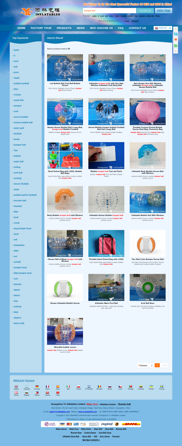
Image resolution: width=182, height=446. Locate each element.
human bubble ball (23, 122)
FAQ (121, 28)
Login (126, 21)
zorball (17, 262)
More (158, 16)
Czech (120, 389)
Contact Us (137, 28)
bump (17, 139)
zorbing (17, 178)
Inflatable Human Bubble (106, 215)
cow (16, 279)
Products (64, 28)
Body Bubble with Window (65, 215)
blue (136, 16)
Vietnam (47, 395)
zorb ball (18, 173)
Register (135, 21)
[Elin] (175, 33)
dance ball (19, 323)
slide (16, 251)
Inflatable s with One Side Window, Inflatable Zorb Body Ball (106, 84)
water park (19, 128)
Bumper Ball (121, 429)
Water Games (61, 429)
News (81, 28)
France (47, 389)
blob (16, 312)
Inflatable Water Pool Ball (106, 303)
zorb (16, 111)
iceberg (17, 306)
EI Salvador (89, 389)
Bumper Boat (76, 433)
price (111, 16)
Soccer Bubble (21, 184)
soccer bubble (21, 117)
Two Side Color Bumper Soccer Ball (148, 259)
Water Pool (73, 429)
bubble (17, 156)
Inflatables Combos (108, 404)
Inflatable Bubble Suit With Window (148, 215)
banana (17, 284)
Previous (143, 365)
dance (17, 295)
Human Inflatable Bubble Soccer (65, 303)
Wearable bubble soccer (65, 347)
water (94, 16)
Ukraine (151, 389)
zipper (17, 290)
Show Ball (109, 429)
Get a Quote (105, 436)
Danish (16, 395)
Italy (68, 389)
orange (142, 16)
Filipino (37, 395)
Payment (116, 436)
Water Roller (86, 429)
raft (15, 239)
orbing (17, 167)
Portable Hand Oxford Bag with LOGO (106, 259)
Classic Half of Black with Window (65, 260)
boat (16, 217)
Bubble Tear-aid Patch (106, 171)
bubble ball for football (25, 195)
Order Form (163, 10)
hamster (18, 206)
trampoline (19, 245)
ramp (16, 189)
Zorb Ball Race (147, 303)
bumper (18, 106)
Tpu (16, 150)
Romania (99, 389)
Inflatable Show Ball (71, 436)
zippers (17, 318)
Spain (58, 389)
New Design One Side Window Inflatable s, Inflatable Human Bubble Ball (147, 85)
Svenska (161, 389)
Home (21, 28)
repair (116, 16)
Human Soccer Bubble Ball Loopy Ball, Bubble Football (65, 128)
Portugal (130, 389)
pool (102, 16)
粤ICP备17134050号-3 (91, 440)
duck (16, 234)
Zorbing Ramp (90, 433)
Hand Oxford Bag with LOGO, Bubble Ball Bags (65, 172)
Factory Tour (41, 28)
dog (16, 301)
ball (106, 16)
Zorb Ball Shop (105, 433)
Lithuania (141, 389)
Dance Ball (86, 436)
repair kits (150, 16)
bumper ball (20, 145)
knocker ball (20, 200)
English (16, 389)
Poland (78, 389)
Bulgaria (26, 395)
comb (16, 223)
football (17, 134)
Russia (110, 389)
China (58, 395)
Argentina (27, 389)
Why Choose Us (101, 28)
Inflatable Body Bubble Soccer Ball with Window (147, 172)
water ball (18, 161)
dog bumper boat (22, 228)
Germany (37, 389)
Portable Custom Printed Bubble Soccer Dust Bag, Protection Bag (148, 128)
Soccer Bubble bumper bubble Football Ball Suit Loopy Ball (106, 128)
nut (15, 256)
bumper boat (20, 267)
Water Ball (98, 429)
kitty (16, 212)
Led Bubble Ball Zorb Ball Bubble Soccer (65, 84)
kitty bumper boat (22, 273)
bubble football (127, 16)
